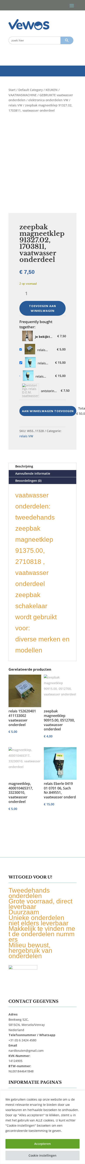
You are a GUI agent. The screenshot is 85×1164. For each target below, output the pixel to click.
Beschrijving (24, 466)
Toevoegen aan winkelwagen (42, 308)
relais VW (15, 105)
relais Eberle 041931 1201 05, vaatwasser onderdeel (44, 376)
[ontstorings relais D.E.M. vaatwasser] (30, 391)
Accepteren (42, 1144)
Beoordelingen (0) (28, 481)
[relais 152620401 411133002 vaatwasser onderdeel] (30, 349)
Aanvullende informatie (32, 473)
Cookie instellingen (42, 1155)
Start (11, 90)
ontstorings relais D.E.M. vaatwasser (49, 391)
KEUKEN (52, 90)
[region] (42, 1127)
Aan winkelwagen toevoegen (48, 411)
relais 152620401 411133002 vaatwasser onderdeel (45, 350)
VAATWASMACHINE (22, 95)
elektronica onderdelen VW (48, 100)
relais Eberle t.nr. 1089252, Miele (44, 363)
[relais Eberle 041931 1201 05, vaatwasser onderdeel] (28, 375)
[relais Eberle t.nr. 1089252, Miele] (30, 362)
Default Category (30, 90)
